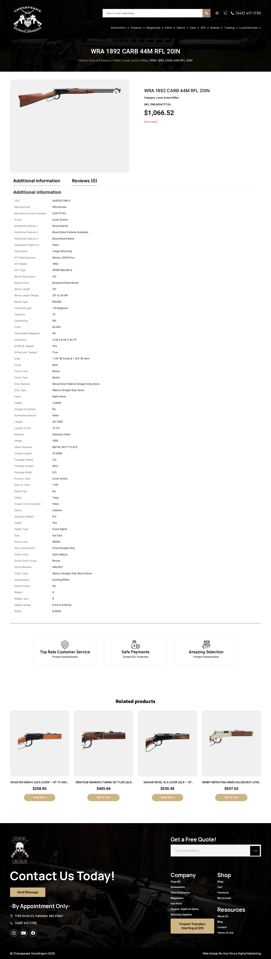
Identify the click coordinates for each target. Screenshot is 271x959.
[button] (116, 92)
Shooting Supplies (181, 914)
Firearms (136, 27)
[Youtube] (23, 933)
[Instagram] (13, 933)
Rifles (116, 60)
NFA (203, 27)
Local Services (248, 27)
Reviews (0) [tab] (84, 180)
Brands (214, 27)
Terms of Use (225, 932)
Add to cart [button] (103, 797)
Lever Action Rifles (135, 60)
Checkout (223, 892)
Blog (220, 921)
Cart (219, 887)
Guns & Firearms (100, 60)
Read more (39, 797)
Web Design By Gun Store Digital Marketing (232, 953)
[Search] (206, 13)
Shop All (175, 881)
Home (82, 60)
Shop (220, 881)
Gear (193, 27)
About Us (222, 916)
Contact (222, 927)
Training (229, 27)
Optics (181, 27)
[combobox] (153, 13)
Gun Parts (176, 903)
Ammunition (118, 27)
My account (224, 898)
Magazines (153, 27)
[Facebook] (33, 933)
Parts (168, 27)
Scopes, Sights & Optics (185, 909)
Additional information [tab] (36, 180)
